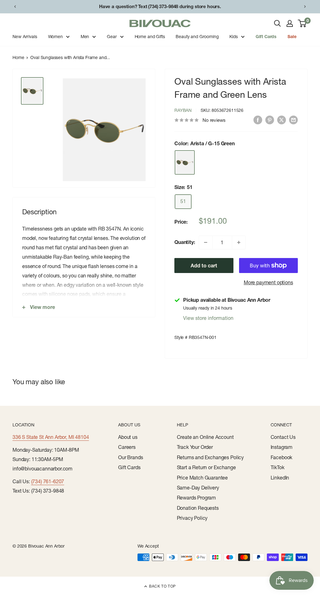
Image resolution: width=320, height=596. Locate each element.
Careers (127, 447)
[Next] (305, 6)
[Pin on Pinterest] (269, 119)
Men (85, 36)
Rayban (183, 110)
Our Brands (130, 457)
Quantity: (184, 242)
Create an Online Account (205, 437)
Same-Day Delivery (198, 487)
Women (55, 36)
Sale (292, 36)
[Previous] (15, 6)
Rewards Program (196, 497)
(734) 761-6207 (47, 481)
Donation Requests (198, 508)
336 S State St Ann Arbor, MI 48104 (50, 437)
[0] (302, 23)
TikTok (277, 467)
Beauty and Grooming (197, 36)
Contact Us (283, 437)
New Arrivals (24, 36)
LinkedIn (280, 477)
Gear (112, 36)
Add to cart (204, 265)
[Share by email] (293, 119)
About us (128, 437)
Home (18, 57)
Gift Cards (266, 36)
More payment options (268, 282)
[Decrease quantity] (205, 242)
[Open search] (277, 23)
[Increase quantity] (238, 242)
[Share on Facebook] (257, 119)
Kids (233, 36)
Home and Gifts (150, 36)
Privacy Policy (192, 518)
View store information (208, 318)
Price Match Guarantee (202, 477)
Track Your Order (195, 447)
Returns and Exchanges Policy (210, 457)
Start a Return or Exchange (206, 467)
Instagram (282, 447)
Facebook (281, 457)
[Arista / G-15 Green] (185, 162)
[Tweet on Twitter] (281, 119)
